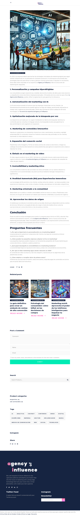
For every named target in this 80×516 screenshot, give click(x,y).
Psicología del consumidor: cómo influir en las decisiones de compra (39, 308)
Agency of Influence (44, 83)
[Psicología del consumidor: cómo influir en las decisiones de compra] (40, 289)
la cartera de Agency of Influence (36, 159)
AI (12, 413)
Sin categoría (15, 401)
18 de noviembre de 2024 (17, 73)
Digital (61, 413)
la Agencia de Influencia (40, 219)
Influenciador (49, 418)
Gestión (37, 418)
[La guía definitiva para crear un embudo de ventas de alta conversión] (19, 289)
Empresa (27, 418)
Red (35, 422)
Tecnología (53, 422)
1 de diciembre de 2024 (17, 300)
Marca (61, 418)
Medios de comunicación (21, 422)
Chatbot (31, 413)
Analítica (20, 413)
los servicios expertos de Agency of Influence (34, 111)
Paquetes (13, 399)
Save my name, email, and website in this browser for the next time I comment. (35, 358)
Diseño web (16, 418)
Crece (52, 413)
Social (43, 422)
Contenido (42, 413)
